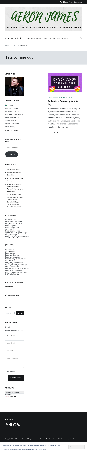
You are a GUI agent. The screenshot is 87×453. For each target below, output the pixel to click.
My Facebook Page (12, 295)
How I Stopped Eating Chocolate (14, 174)
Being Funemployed (13, 169)
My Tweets (9, 287)
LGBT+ (50, 97)
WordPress (73, 439)
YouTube (52, 38)
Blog (45, 38)
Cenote (48, 439)
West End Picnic (62, 38)
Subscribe (11, 154)
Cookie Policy (42, 449)
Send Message (16, 378)
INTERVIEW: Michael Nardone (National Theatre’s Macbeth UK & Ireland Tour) (15, 187)
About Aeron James (33, 38)
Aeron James (12, 101)
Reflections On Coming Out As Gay (63, 103)
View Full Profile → (12, 131)
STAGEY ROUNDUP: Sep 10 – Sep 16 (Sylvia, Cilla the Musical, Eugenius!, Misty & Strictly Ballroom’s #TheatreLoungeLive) (15, 201)
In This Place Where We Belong (15, 180)
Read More (56, 133)
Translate (12, 396)
